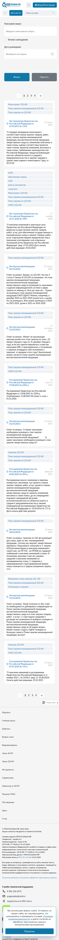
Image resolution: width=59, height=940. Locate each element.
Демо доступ (16, 13)
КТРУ (10, 173)
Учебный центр (8, 721)
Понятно (29, 931)
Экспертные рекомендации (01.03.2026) (22, 267)
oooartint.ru (6, 937)
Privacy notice (51, 702)
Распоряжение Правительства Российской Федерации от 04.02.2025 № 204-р (23, 471)
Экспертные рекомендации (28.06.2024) (22, 530)
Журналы (6, 712)
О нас (4, 819)
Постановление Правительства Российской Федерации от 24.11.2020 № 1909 (23, 216)
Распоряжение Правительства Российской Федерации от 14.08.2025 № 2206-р (23, 382)
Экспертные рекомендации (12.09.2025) (22, 328)
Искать (17, 77)
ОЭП (10, 181)
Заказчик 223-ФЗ (16, 452)
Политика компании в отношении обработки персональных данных (29, 878)
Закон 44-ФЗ (7, 753)
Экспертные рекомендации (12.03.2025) (22, 422)
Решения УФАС (8, 794)
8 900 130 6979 (14, 891)
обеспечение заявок (17, 177)
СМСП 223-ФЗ (14, 205)
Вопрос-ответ (8, 737)
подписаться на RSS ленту (19, 901)
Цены (4, 810)
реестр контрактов (17, 185)
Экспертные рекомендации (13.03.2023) (22, 596)
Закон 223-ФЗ (8, 761)
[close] (57, 702)
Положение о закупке (18, 587)
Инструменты (8, 770)
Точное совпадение (18, 39)
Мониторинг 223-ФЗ (17, 104)
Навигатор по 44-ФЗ (10, 786)
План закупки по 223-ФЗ (19, 112)
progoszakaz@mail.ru (16, 896)
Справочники (7, 778)
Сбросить (44, 77)
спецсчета (12, 189)
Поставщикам (8, 802)
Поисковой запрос (12, 24)
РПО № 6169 (24, 857)
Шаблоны (6, 729)
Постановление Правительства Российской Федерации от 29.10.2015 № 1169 (23, 123)
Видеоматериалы (9, 745)
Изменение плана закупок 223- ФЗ (24, 579)
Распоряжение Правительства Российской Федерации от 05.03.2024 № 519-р (23, 664)
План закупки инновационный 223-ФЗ (26, 108)
